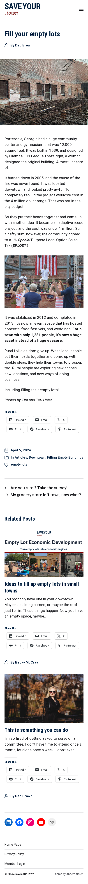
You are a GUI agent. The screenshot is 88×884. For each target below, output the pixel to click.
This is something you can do (36, 730)
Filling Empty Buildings (65, 457)
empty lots (19, 464)
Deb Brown (23, 45)
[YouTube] (41, 822)
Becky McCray (26, 662)
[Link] (52, 822)
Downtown (37, 457)
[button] (81, 9)
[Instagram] (30, 822)
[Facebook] (19, 822)
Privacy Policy (14, 854)
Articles (21, 457)
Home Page (13, 844)
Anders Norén (74, 874)
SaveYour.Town (24, 874)
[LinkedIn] (9, 822)
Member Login (15, 864)
